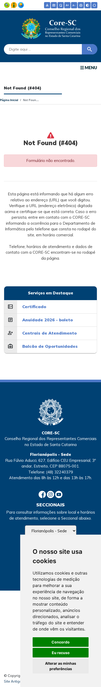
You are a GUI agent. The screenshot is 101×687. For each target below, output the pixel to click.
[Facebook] (43, 494)
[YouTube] (58, 494)
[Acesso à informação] (14, 4)
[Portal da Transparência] (7, 4)
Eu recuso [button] (61, 652)
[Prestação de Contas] (21, 4)
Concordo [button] (61, 642)
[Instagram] (51, 494)
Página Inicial (9, 100)
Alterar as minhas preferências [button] (60, 666)
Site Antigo (12, 681)
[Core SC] (50, 27)
